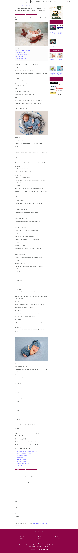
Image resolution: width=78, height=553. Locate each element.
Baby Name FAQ (19, 56)
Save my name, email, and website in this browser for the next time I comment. (31, 515)
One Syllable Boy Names (22, 455)
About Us (39, 538)
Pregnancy (38, 1)
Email (16, 507)
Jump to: (19, 48)
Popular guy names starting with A (23, 50)
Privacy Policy (57, 538)
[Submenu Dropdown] (29, 1)
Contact (54, 1)
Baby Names (32, 5)
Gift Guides (32, 2)
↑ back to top (39, 531)
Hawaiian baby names (21, 461)
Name (16, 501)
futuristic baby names (21, 465)
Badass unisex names (21, 457)
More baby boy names (21, 58)
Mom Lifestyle (26, 2)
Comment (17, 485)
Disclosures (56, 539)
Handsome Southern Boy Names (24, 453)
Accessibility (39, 539)
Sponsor (21, 539)
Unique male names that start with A (24, 54)
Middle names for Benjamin (23, 463)
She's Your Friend (19, 5)
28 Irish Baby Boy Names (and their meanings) (27, 451)
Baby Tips (44, 1)
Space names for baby (21, 459)
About (49, 1)
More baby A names (20, 52)
